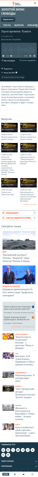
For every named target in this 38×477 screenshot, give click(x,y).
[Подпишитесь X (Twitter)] (13, 450)
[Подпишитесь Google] (3, 450)
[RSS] (33, 450)
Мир (4, 252)
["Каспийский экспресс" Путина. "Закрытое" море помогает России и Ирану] (19, 240)
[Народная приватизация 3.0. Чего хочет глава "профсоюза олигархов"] (19, 274)
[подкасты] (15, 474)
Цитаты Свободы (21, 334)
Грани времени (20, 373)
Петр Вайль (16, 40)
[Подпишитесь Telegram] (23, 450)
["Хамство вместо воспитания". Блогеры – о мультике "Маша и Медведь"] (8, 336)
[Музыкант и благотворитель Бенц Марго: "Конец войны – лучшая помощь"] (8, 407)
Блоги (17, 425)
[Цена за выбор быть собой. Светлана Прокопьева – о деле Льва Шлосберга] (8, 426)
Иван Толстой (6, 40)
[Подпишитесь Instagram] (28, 450)
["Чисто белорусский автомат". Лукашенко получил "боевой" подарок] (8, 388)
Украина (18, 405)
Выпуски (19, 25)
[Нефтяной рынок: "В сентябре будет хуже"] (8, 374)
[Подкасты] (3, 455)
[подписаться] (8, 455)
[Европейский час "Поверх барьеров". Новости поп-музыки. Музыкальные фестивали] (28, 182)
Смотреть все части (30, 204)
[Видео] (23, 474)
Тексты (7, 25)
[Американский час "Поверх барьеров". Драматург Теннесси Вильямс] (28, 147)
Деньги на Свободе (11, 287)
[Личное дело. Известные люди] (9, 182)
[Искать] (32, 474)
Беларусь (18, 386)
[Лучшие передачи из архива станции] (9, 127)
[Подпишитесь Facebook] (8, 450)
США (16, 353)
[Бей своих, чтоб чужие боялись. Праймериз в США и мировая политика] (8, 355)
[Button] (6, 69)
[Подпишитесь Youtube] (18, 450)
